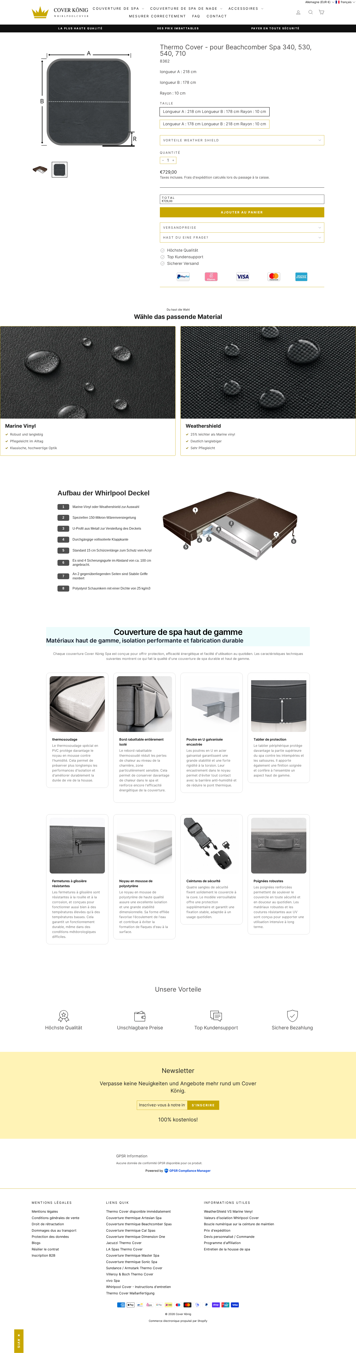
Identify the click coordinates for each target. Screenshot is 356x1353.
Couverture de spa (117, 8)
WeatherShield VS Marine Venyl (228, 1211)
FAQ (196, 16)
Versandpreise (180, 228)
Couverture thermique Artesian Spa (134, 1218)
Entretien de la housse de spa (227, 1249)
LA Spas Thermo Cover (124, 1249)
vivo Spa (113, 1280)
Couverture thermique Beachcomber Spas (139, 1224)
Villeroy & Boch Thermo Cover (129, 1274)
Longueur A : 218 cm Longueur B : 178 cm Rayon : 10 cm (214, 111)
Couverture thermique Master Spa (132, 1255)
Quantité (170, 153)
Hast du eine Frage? (186, 237)
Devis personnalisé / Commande (229, 1237)
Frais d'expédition (198, 177)
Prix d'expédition (217, 1230)
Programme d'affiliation (222, 1243)
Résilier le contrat (45, 1249)
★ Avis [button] (19, 1341)
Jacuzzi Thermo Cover (124, 1243)
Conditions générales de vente (55, 1218)
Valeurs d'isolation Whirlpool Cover (231, 1218)
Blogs (36, 1243)
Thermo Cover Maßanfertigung (130, 1293)
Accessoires (244, 8)
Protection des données (50, 1237)
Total (168, 197)
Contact (217, 16)
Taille (166, 103)
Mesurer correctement (157, 16)
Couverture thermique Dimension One (135, 1237)
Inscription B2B (43, 1255)
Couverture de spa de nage (184, 8)
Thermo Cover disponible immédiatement (138, 1211)
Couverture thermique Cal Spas (130, 1230)
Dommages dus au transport (54, 1230)
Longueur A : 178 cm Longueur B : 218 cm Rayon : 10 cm (214, 124)
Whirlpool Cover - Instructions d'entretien (138, 1287)
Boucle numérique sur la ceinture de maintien (239, 1224)
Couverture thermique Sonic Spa (131, 1262)
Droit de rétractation (48, 1224)
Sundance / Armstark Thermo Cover (134, 1268)
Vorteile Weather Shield (191, 140)
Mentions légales (45, 1211)
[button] (320, 2)
